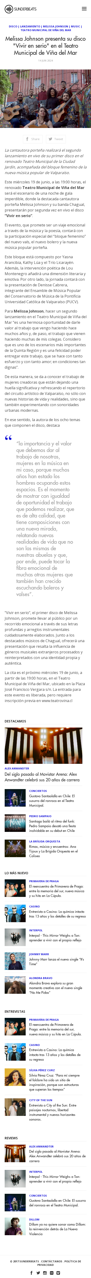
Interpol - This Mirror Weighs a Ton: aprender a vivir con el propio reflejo (55, 938)
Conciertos (38, 791)
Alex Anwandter (17, 768)
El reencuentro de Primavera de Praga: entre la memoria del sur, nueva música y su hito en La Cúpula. (56, 891)
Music (75, 26)
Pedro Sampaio (40, 816)
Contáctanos (51, 1261)
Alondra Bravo (40, 978)
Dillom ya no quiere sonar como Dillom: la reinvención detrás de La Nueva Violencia (57, 1229)
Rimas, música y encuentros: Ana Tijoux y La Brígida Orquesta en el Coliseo (53, 851)
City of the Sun (40, 1100)
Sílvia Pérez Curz (42, 1070)
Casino (34, 906)
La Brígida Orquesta (44, 841)
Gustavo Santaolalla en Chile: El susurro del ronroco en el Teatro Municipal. (52, 800)
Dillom (34, 1219)
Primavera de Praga (44, 881)
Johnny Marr (39, 954)
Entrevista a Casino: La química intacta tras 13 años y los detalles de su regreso (57, 914)
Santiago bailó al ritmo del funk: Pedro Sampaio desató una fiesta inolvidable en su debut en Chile (52, 826)
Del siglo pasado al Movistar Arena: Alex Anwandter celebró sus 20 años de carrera (42, 777)
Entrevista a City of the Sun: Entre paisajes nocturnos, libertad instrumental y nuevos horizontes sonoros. (52, 1112)
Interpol (35, 930)
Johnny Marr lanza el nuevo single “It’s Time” (56, 962)
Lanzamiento (30, 26)
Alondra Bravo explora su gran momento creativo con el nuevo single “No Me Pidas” (55, 988)
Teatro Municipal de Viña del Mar (46, 30)
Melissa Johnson (55, 26)
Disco (13, 26)
